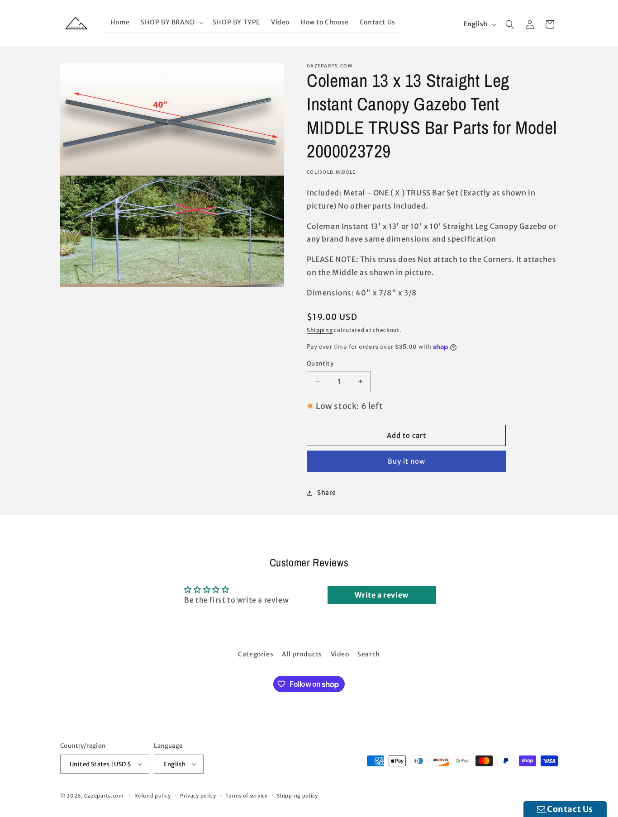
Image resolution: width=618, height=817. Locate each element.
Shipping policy (297, 796)
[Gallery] (172, 175)
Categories (255, 654)
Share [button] (326, 493)
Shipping (320, 330)
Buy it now (406, 461)
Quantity (320, 363)
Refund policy (152, 796)
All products (302, 654)
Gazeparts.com (104, 796)
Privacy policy (198, 796)
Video (340, 654)
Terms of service (246, 796)
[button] (171, 22)
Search (368, 654)
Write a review (381, 594)
